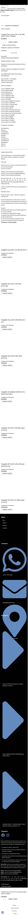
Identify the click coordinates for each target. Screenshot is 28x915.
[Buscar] (23, 2)
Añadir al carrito (12, 42)
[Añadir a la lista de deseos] (2, 902)
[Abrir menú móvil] (1, 2)
